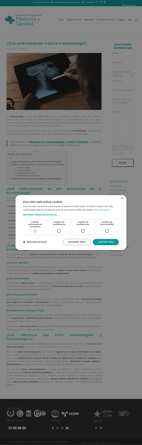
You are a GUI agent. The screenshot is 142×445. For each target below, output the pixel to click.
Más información (102, 209)
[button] (71, 215)
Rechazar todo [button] (76, 242)
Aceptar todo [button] (106, 242)
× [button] (122, 198)
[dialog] (71, 222)
